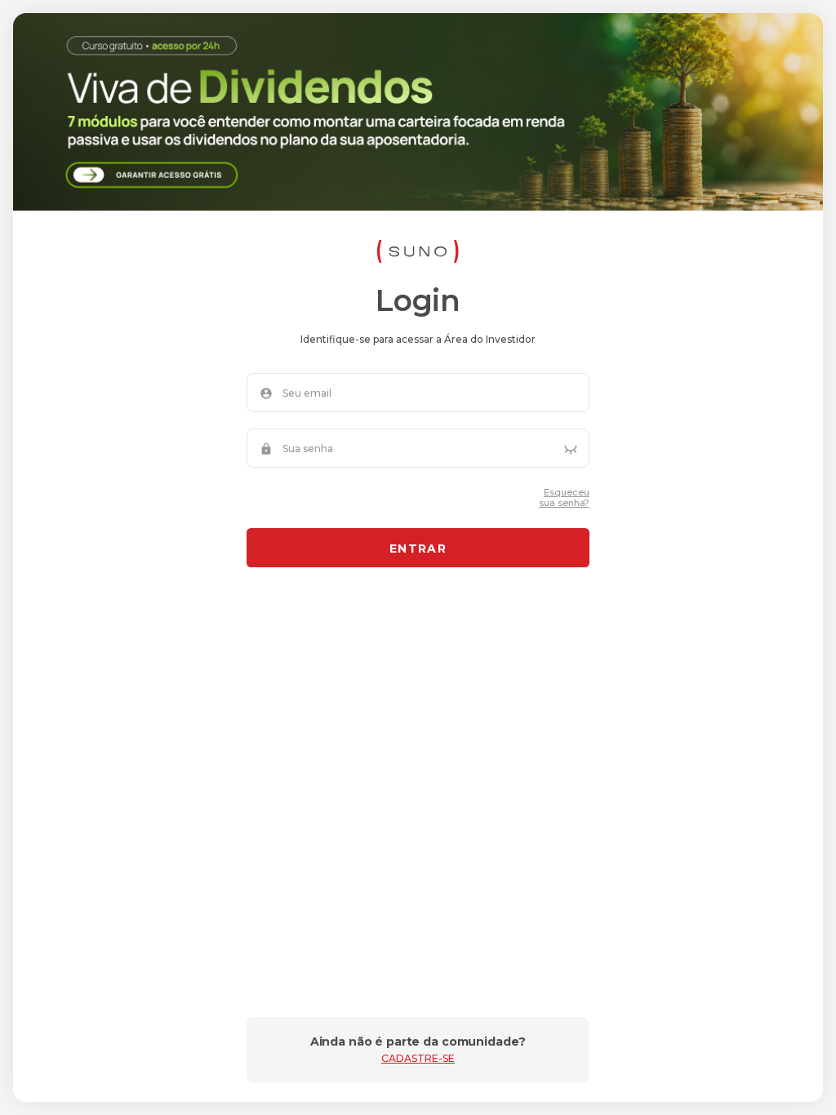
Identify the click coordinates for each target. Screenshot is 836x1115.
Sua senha (307, 449)
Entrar (418, 548)
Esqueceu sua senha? (564, 498)
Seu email (306, 393)
